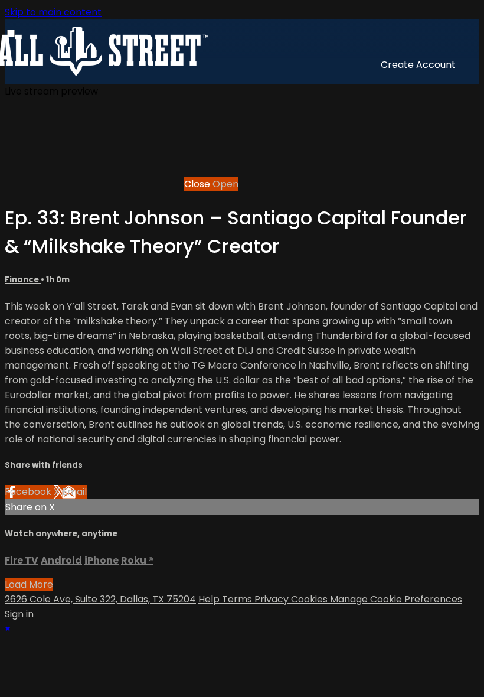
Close (198, 184)
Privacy (272, 599)
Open (225, 184)
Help (210, 599)
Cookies (310, 599)
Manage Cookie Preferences (396, 599)
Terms (238, 599)
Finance (23, 279)
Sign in (19, 614)
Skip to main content (53, 12)
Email (74, 492)
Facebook (29, 492)
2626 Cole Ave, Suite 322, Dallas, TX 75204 (100, 599)
